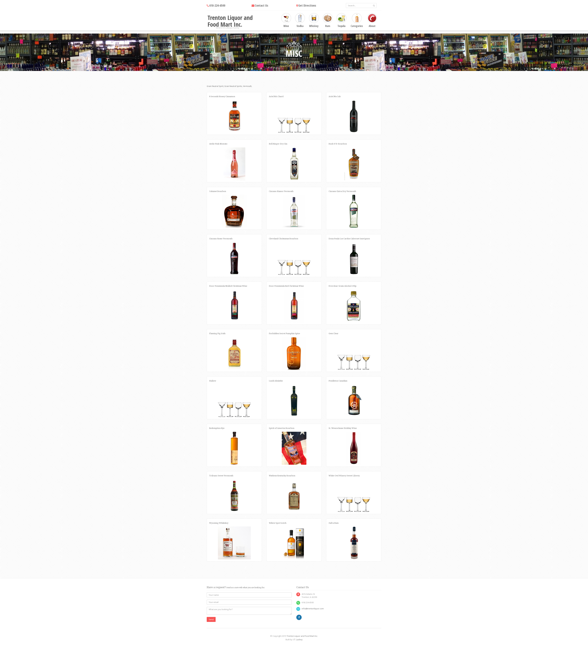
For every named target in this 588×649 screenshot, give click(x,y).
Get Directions (307, 5)
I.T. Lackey (298, 639)
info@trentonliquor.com (313, 608)
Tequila (341, 26)
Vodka (300, 26)
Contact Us (261, 5)
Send (211, 619)
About (372, 26)
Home (283, 61)
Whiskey (313, 26)
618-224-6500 (217, 5)
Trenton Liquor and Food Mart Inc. (302, 636)
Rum (327, 26)
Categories (357, 26)
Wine (286, 26)
